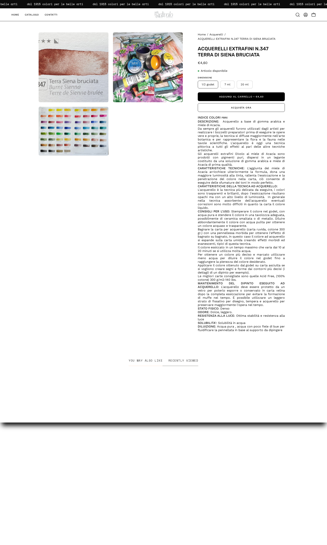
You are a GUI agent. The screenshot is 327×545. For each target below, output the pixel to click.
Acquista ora (241, 107)
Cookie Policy (87, 511)
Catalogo (45, 511)
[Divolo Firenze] (163, 14)
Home (202, 34)
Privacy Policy (87, 505)
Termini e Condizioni (92, 518)
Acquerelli (216, 34)
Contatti (45, 518)
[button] (298, 15)
